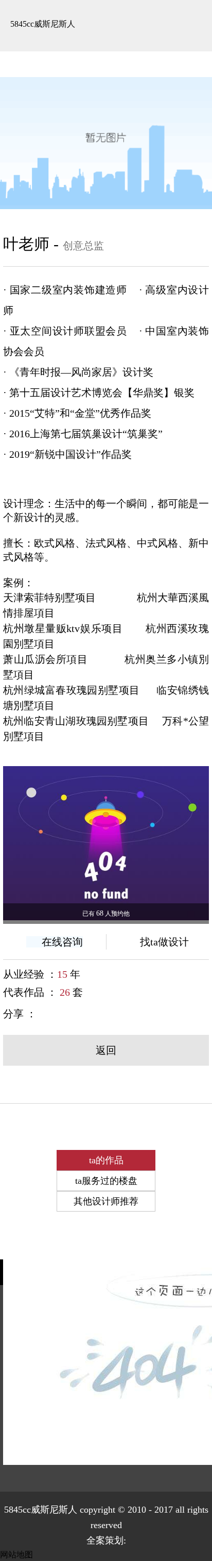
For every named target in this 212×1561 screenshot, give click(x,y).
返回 (106, 1050)
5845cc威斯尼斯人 (42, 24)
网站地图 (16, 1554)
